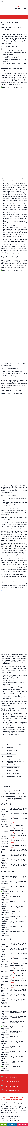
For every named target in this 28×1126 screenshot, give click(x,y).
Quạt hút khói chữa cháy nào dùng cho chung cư (17, 922)
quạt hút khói (5, 744)
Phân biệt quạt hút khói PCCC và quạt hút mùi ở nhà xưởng (14, 791)
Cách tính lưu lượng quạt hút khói (17, 932)
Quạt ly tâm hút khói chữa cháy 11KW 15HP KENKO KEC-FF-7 (18, 865)
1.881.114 (19, 733)
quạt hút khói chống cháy (18, 744)
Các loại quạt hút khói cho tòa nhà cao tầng (18, 917)
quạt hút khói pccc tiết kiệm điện (10, 773)
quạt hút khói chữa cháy (8, 747)
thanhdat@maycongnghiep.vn (15, 731)
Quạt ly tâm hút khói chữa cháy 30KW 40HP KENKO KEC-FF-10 (18, 834)
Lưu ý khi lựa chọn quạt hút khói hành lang (14, 796)
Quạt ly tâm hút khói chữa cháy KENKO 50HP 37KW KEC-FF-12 (18, 814)
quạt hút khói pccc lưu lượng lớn (10, 767)
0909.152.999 (18, 735)
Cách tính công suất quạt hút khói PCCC (17, 927)
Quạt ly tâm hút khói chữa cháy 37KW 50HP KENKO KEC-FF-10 (18, 829)
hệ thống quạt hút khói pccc (9, 741)
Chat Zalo (3, 1124)
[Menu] (2, 17)
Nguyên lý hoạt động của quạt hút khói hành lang (13, 794)
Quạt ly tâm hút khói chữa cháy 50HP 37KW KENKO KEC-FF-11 (18, 824)
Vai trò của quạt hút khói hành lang (12, 798)
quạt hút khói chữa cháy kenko (10, 750)
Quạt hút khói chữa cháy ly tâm (14, 56)
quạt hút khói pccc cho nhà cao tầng (11, 759)
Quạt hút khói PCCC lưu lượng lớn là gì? (14, 50)
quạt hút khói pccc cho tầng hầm (10, 764)
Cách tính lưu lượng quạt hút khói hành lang (17, 897)
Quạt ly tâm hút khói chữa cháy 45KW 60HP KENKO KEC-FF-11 (18, 819)
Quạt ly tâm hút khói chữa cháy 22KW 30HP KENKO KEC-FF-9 (18, 844)
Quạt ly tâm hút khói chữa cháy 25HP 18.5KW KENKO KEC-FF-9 (18, 849)
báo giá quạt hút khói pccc (9, 739)
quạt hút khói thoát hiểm (8, 782)
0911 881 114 (21, 6)
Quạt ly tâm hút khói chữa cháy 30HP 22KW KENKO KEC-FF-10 (18, 839)
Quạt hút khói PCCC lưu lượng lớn (11, 34)
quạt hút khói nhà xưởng (8, 753)
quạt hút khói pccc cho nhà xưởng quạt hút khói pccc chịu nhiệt (13, 762)
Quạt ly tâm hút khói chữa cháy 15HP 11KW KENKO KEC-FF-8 (18, 860)
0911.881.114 (14, 1118)
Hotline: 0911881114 (22, 1124)
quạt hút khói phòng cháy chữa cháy (11, 776)
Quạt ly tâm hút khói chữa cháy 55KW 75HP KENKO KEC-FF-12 (18, 809)
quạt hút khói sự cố (7, 779)
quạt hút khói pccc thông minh (10, 770)
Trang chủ (3, 22)
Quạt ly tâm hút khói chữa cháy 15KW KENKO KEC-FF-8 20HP (18, 855)
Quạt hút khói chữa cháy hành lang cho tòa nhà (18, 907)
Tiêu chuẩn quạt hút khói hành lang (18, 902)
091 (16, 733)
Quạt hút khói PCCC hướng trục (15, 57)
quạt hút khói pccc (7, 756)
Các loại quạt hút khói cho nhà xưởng (13, 800)
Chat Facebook (12, 1124)
